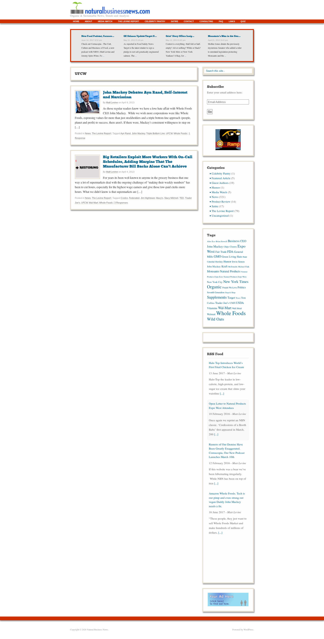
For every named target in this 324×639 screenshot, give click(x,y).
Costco (124, 198)
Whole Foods (180, 133)
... (103, 55)
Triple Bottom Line (155, 133)
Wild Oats (215, 319)
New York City (215, 282)
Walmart (211, 314)
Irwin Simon (238, 261)
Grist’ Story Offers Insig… (180, 36)
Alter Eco (211, 241)
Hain (239, 256)
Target (231, 297)
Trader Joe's (222, 303)
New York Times (235, 281)
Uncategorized (220, 215)
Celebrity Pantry (155, 21)
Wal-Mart (93, 202)
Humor (216, 187)
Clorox (233, 246)
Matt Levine (112, 102)
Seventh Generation (215, 292)
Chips (226, 246)
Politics (242, 287)
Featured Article (221, 178)
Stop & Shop (230, 292)
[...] (222, 392)
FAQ (221, 21)
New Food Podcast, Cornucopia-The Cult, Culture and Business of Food (228, 545)
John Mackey (138, 133)
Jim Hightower (148, 198)
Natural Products (230, 271)
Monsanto (213, 271)
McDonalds (232, 266)
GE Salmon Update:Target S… (140, 36)
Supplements (217, 297)
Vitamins (212, 308)
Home (76, 21)
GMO (217, 256)
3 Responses (121, 202)
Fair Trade (220, 252)
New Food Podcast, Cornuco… (97, 36)
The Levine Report (128, 21)
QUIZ (243, 21)
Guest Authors (220, 183)
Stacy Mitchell (171, 198)
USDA (240, 303)
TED (181, 198)
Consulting (206, 21)
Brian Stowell (221, 241)
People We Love (229, 287)
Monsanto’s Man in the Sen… (224, 36)
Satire (174, 21)
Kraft (224, 266)
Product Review (221, 201)
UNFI (232, 303)
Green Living (229, 256)
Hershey (219, 261)
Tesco (238, 298)
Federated (134, 198)
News (88, 133)
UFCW (169, 133)
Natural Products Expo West (235, 276)
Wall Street (237, 308)
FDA (230, 251)
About (88, 21)
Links (232, 21)
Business (234, 241)
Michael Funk (243, 266)
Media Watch (105, 21)
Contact (189, 21)
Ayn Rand (126, 133)
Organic (214, 287)
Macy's (159, 198)
